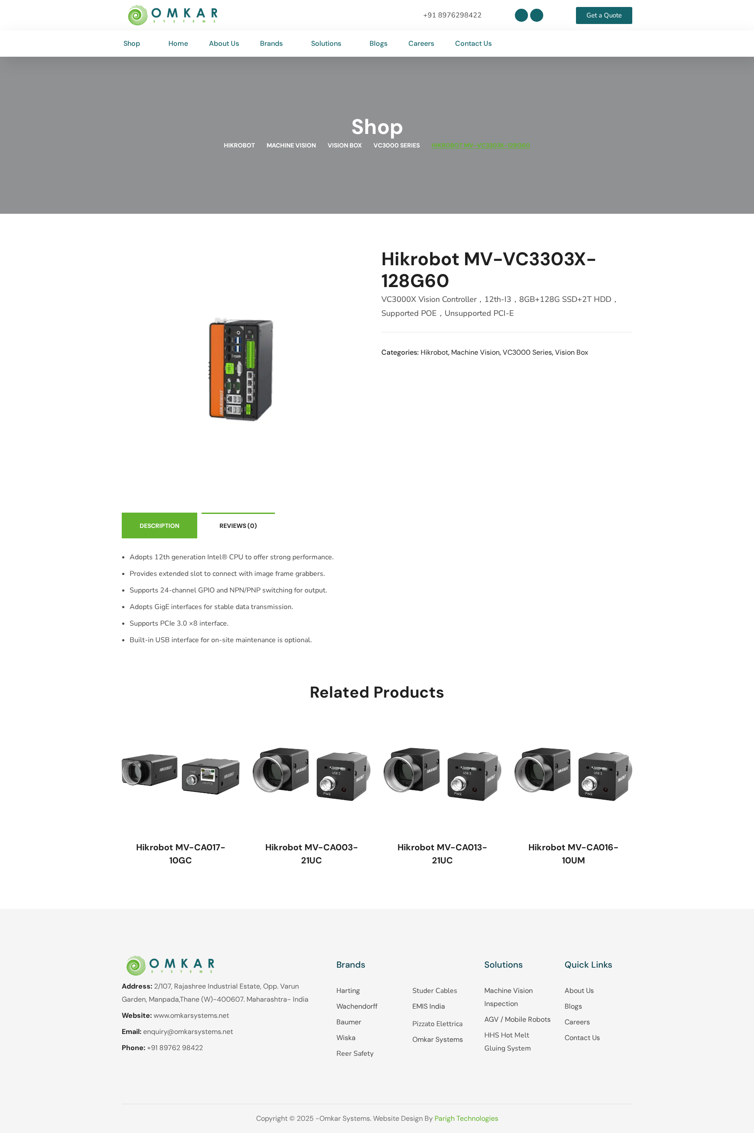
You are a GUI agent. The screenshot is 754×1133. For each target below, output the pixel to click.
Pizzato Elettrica (437, 1024)
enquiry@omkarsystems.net (188, 1031)
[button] (625, 44)
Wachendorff (356, 1006)
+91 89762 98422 (175, 1047)
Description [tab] (159, 526)
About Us (579, 990)
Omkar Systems (437, 1039)
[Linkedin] (521, 15)
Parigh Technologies (466, 1118)
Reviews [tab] (238, 526)
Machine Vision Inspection (508, 997)
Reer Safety (355, 1053)
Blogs (573, 1006)
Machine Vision (291, 145)
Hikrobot (239, 145)
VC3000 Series (397, 145)
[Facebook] (536, 15)
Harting (348, 990)
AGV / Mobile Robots (517, 1019)
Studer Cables (434, 991)
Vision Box (345, 145)
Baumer (348, 1022)
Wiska (346, 1037)
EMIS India (428, 1006)
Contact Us (582, 1037)
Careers (577, 1022)
